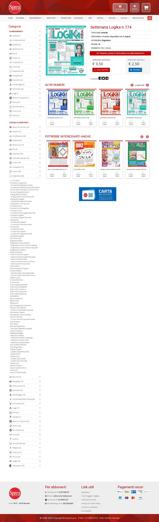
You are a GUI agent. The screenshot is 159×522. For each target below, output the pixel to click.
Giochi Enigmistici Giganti (19, 268)
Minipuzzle (14, 303)
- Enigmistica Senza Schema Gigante (23, 245)
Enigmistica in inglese (18, 250)
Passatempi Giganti (17, 312)
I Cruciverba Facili (16, 280)
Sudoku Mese (15, 354)
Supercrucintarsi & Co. (18, 368)
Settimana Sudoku (17, 335)
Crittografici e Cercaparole (20, 204)
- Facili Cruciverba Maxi (18, 259)
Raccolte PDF (18, 106)
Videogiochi (18, 465)
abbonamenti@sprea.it (63, 496)
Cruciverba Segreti (17, 236)
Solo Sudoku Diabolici (18, 345)
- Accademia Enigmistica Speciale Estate (25, 187)
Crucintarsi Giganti (17, 215)
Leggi (16, 93)
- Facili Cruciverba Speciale (20, 264)
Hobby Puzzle (15, 278)
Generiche (18, 80)
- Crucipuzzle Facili (17, 229)
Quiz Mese (14, 324)
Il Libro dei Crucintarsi (18, 289)
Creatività (18, 62)
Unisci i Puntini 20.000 (18, 372)
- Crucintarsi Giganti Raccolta (20, 217)
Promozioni (66, 18)
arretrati (104, 32)
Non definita (18, 430)
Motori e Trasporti (21, 98)
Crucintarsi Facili (16, 210)
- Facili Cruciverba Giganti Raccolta (22, 257)
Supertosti (14, 370)
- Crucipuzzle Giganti (17, 231)
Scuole (124, 18)
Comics (16, 58)
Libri (90, 18)
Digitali (100, 18)
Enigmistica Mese (16, 241)
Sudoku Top (14, 363)
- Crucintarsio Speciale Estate (21, 224)
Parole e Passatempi (18, 308)
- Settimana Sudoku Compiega (21, 338)
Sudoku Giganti (15, 349)
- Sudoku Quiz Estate (18, 358)
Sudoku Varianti (16, 365)
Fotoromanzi (19, 386)
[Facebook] (100, 79)
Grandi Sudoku (15, 271)
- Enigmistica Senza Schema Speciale (24, 247)
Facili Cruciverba (16, 252)
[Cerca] (149, 18)
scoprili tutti (139, 85)
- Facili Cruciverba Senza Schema (22, 261)
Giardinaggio (18, 84)
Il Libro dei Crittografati (18, 287)
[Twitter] (103, 79)
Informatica (18, 89)
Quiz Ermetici (15, 321)
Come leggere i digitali (90, 496)
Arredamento (19, 40)
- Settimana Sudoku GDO (19, 340)
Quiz (15, 439)
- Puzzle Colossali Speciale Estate (22, 319)
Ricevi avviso (102, 70)
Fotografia (17, 75)
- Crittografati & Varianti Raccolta (22, 197)
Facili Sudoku (15, 266)
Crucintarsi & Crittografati (19, 208)
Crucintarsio (14, 220)
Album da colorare (21, 127)
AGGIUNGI (136, 70)
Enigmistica (106, 40)
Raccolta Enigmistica (17, 326)
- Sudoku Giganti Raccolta (19, 351)
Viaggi (16, 461)
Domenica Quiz (15, 238)
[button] (146, 9)
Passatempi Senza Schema (20, 314)
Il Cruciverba (14, 282)
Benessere (18, 49)
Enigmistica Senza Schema (20, 243)
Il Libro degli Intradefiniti (19, 284)
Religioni (17, 448)
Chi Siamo (20, 18)
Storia (16, 115)
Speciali (112, 18)
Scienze (17, 111)
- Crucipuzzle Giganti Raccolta (21, 234)
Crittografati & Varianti (18, 194)
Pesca (16, 434)
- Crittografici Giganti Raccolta (21, 201)
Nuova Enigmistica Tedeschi (20, 305)
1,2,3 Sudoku (15, 180)
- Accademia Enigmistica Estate (21, 185)
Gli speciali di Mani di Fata (24, 399)
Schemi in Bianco (16, 331)
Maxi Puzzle (14, 301)
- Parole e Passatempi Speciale (21, 310)
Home (10, 18)
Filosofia (17, 377)
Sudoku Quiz (15, 356)
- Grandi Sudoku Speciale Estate (22, 273)
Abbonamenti (35, 18)
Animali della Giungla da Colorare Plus (24, 190)
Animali (16, 36)
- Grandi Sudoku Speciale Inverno (22, 275)
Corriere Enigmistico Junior (20, 192)
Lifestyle (17, 417)
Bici (15, 53)
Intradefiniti (14, 296)
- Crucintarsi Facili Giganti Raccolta (22, 213)
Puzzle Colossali (16, 317)
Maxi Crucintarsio (16, 298)
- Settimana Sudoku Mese (19, 342)
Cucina (16, 67)
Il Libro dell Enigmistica (18, 294)
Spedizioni (85, 492)
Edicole (138, 18)
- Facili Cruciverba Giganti (19, 254)
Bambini (17, 44)
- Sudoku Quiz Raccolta (18, 361)
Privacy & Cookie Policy (90, 503)
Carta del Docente (88, 499)
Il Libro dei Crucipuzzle (18, 291)
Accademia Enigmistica (18, 183)
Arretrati (51, 18)
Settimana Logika (16, 333)
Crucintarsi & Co (16, 206)
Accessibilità (86, 511)
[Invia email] (106, 79)
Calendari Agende (21, 158)
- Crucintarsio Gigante (18, 222)
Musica (16, 102)
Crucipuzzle (14, 227)
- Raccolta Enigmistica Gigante (21, 328)
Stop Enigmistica (16, 347)
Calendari (78, 18)
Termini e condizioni (89, 507)
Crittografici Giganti (17, 199)
